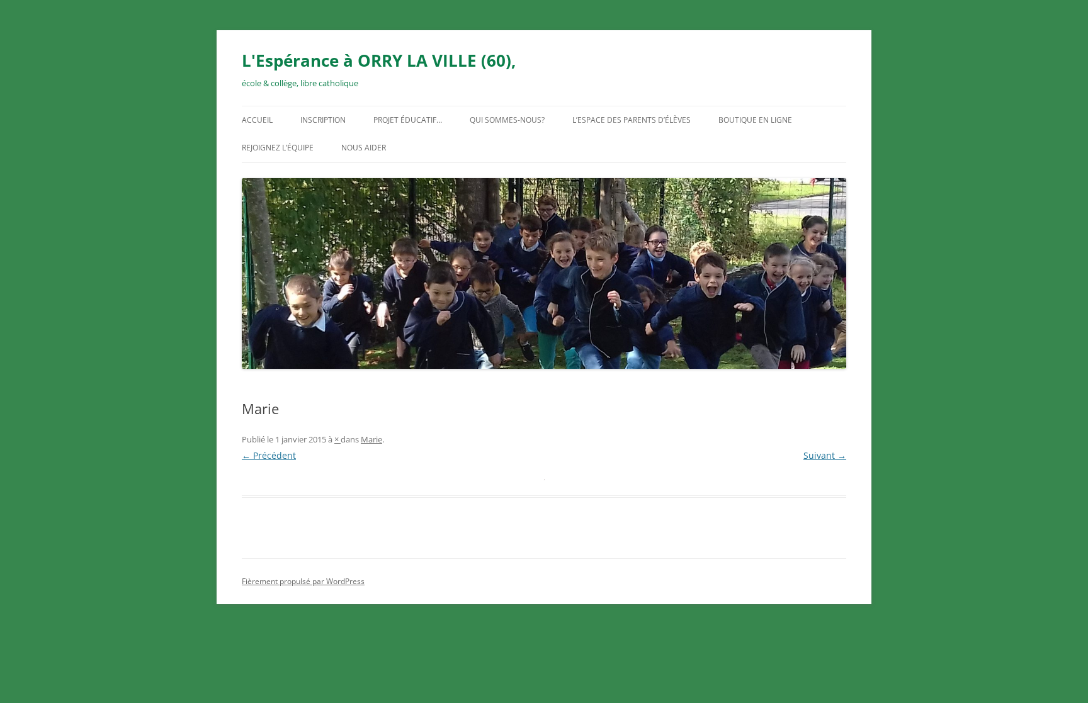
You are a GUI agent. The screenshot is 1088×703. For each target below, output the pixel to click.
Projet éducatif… (407, 120)
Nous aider (363, 147)
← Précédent (269, 455)
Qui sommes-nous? (507, 120)
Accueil (257, 120)
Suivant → (824, 455)
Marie (371, 439)
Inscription (323, 120)
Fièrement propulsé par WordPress (303, 581)
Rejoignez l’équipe (278, 147)
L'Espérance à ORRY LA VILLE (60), (379, 60)
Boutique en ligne (755, 120)
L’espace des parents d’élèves (631, 120)
